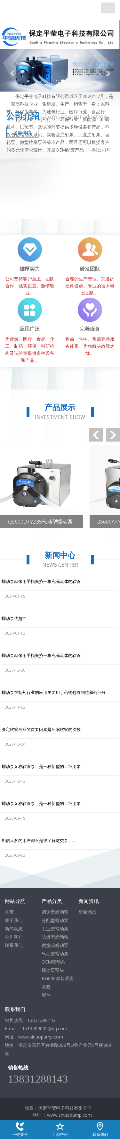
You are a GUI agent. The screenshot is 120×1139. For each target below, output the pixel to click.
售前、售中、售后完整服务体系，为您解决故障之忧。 (90, 340)
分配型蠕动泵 (55, 920)
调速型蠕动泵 (55, 912)
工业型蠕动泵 (55, 929)
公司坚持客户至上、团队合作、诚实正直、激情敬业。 (29, 280)
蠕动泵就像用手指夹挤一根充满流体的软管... (43, 581)
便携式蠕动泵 (55, 945)
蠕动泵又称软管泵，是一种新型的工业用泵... (43, 766)
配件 (46, 995)
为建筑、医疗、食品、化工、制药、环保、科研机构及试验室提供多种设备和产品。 (29, 344)
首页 (9, 912)
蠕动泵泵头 (53, 970)
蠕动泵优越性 (14, 618)
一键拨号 (20, 1126)
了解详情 (22, 133)
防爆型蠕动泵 (55, 937)
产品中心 (60, 1126)
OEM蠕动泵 (53, 962)
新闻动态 (14, 929)
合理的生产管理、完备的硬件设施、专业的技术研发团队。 (90, 280)
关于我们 (14, 920)
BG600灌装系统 (58, 978)
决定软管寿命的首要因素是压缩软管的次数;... (43, 729)
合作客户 (14, 937)
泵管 (46, 987)
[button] (9, 70)
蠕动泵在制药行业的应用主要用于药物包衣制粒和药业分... (55, 692)
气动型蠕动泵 (55, 953)
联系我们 (14, 945)
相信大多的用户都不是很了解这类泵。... (38, 840)
